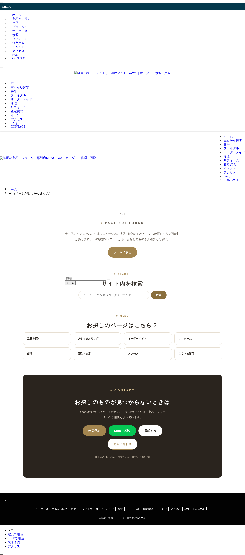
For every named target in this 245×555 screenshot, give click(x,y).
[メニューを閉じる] (1, 2)
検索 (159, 294)
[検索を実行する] (108, 279)
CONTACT (19, 58)
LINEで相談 (122, 430)
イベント (162, 508)
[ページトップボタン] (1, 554)
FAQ (186, 508)
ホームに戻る (122, 252)
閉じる (70, 282)
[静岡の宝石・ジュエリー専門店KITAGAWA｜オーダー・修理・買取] (122, 73)
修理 (47, 353)
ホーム (44, 508)
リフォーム (198, 338)
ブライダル (86, 508)
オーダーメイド (23, 31)
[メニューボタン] (1, 67)
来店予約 (94, 430)
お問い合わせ (122, 444)
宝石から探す (59, 508)
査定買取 (148, 508)
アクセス (148, 353)
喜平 (73, 508)
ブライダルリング (97, 338)
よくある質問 (198, 353)
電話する (150, 430)
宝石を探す (47, 338)
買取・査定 (97, 353)
